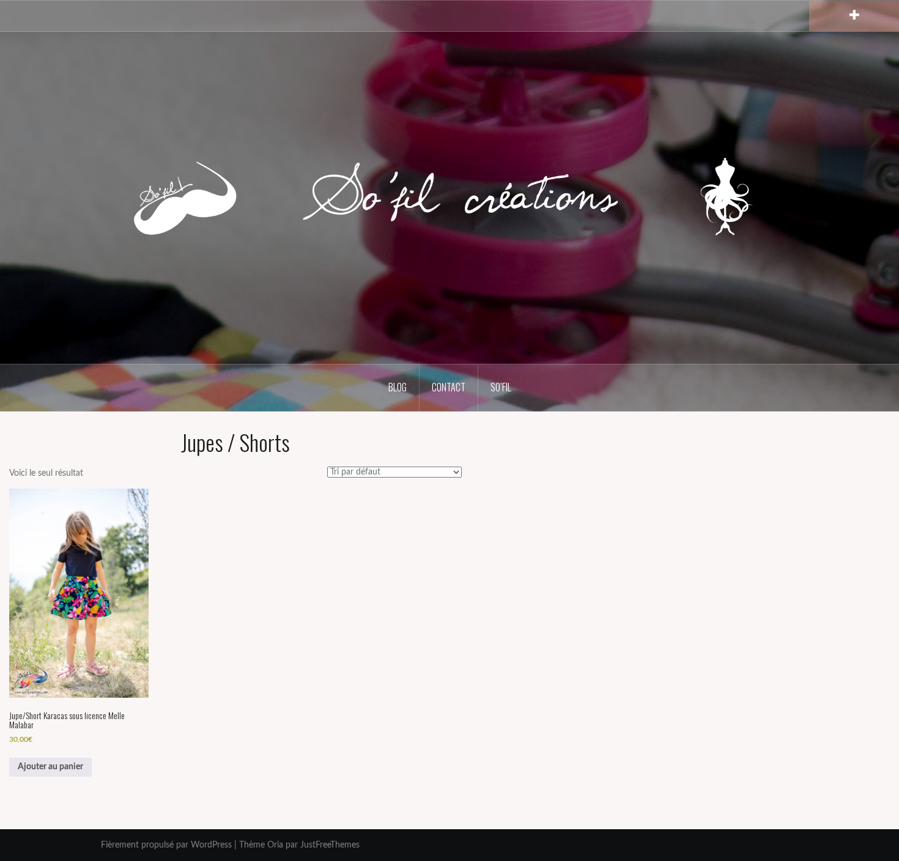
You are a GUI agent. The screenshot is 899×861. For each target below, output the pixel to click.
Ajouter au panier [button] (50, 767)
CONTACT (448, 387)
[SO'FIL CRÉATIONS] (449, 197)
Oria (275, 845)
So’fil (500, 387)
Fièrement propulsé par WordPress (166, 845)
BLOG (397, 387)
